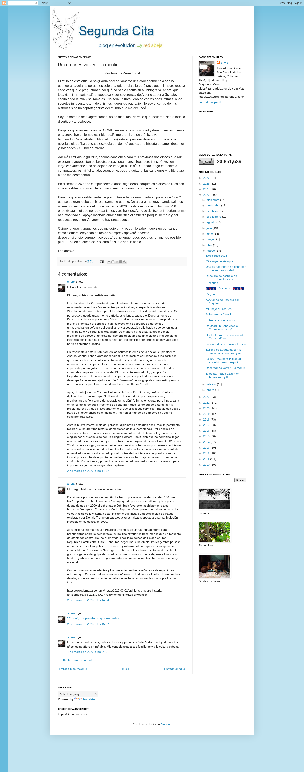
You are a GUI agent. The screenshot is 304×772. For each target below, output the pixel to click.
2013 (207, 447)
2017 (207, 425)
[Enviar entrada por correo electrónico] (101, 261)
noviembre (214, 205)
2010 (207, 464)
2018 (207, 419)
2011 (206, 459)
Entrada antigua (174, 668)
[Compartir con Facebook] (121, 262)
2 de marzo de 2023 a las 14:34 (88, 600)
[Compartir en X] (117, 262)
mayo (211, 239)
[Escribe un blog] (113, 262)
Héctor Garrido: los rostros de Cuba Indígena (225, 336)
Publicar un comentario (78, 660)
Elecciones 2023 (216, 255)
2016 (207, 430)
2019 (207, 413)
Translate (89, 699)
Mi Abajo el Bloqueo (219, 309)
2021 (207, 402)
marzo (211, 250)
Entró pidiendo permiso (221, 320)
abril (210, 245)
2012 (207, 453)
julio (210, 228)
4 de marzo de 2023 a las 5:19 (87, 652)
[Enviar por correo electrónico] (109, 262)
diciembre (213, 199)
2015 (207, 436)
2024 (207, 189)
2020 (207, 408)
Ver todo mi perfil (210, 102)
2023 (207, 194)
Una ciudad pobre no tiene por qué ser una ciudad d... (226, 268)
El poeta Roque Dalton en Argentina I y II (222, 375)
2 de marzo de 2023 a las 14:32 (88, 470)
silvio (71, 281)
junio (210, 233)
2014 (207, 442)
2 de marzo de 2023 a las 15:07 (88, 624)
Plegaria (211, 294)
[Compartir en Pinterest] (125, 262)
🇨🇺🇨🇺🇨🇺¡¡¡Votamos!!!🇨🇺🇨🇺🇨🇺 (225, 288)
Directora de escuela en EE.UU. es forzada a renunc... (221, 279)
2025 (207, 183)
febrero (212, 384)
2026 (207, 177)
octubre (212, 211)
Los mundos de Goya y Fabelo (226, 344)
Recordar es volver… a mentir (225, 367)
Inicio (125, 668)
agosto (211, 222)
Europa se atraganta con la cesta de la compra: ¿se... (224, 351)
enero (211, 389)
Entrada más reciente (73, 668)
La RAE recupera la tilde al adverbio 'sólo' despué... (223, 360)
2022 (207, 396)
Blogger (166, 724)
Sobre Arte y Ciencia (219, 314)
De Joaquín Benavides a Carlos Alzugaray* (222, 327)
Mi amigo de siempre (219, 261)
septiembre (214, 216)
